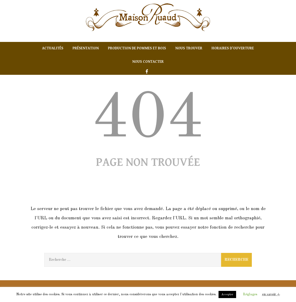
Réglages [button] (250, 294)
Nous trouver (188, 48)
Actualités (52, 48)
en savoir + (271, 294)
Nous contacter (148, 62)
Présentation (86, 48)
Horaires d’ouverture (233, 48)
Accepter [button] (227, 294)
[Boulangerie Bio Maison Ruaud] (148, 33)
